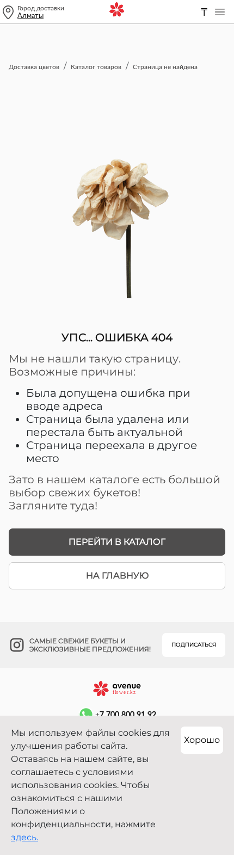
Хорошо (202, 740)
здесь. (24, 837)
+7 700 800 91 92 (125, 714)
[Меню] (219, 12)
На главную (117, 575)
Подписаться (193, 644)
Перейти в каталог (117, 542)
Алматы (30, 15)
